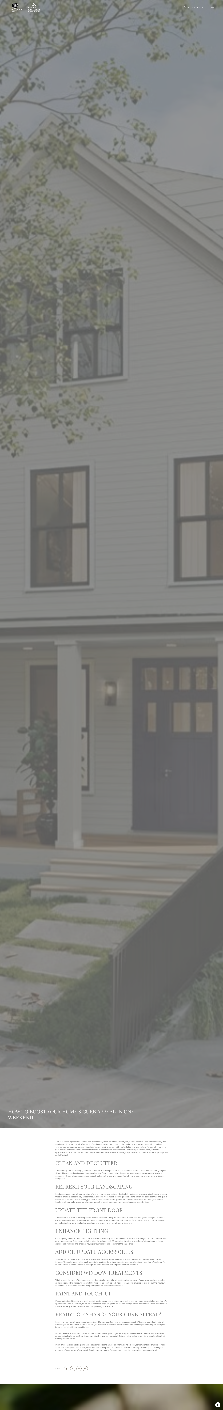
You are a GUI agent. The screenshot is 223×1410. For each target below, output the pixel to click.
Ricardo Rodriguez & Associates (71, 1347)
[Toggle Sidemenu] (212, 7)
